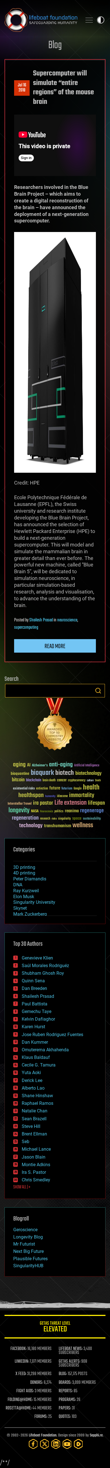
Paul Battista (34, 1004)
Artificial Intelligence (86, 766)
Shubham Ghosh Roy (43, 973)
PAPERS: (65, 1408)
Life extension (70, 803)
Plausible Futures (30, 1258)
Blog (55, 45)
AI (28, 765)
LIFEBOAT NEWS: (71, 1349)
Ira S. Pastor (34, 1172)
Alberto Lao (33, 1088)
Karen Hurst (33, 1026)
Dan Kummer (35, 1042)
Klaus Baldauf (36, 1057)
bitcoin (18, 780)
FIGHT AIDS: (25, 1391)
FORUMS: (40, 1416)
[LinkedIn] (55, 1444)
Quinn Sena (33, 980)
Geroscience (25, 1229)
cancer (62, 780)
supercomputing (26, 627)
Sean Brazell (34, 1118)
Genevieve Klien (37, 958)
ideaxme (62, 796)
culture (90, 780)
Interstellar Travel (20, 804)
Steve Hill (31, 1126)
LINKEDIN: (22, 1361)
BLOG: (63, 1374)
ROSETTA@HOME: (19, 1408)
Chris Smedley (36, 1180)
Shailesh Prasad (41, 620)
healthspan (31, 795)
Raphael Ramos (37, 1103)
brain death (49, 780)
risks (54, 818)
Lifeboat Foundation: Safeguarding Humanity (41, 20)
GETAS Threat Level (55, 1327)
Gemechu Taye (36, 1011)
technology (31, 826)
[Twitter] (44, 1444)
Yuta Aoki (31, 1072)
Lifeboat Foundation (42, 1435)
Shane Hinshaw (37, 1095)
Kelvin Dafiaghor (38, 1019)
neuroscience (67, 620)
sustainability (92, 819)
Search (98, 690)
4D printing (24, 873)
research (45, 819)
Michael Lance (36, 1149)
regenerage (92, 811)
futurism (66, 789)
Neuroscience (46, 811)
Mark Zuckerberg (30, 914)
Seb (25, 1141)
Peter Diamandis (29, 879)
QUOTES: (65, 1416)
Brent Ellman (34, 1134)
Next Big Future (28, 1251)
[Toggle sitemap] (89, 20)
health (91, 788)
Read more (55, 646)
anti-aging (61, 764)
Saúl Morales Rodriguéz (45, 965)
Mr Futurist (24, 1244)
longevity (19, 810)
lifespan (96, 803)
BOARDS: (65, 1382)
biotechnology (88, 774)
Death (98, 780)
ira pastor (43, 803)
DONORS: (36, 1382)
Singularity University (34, 902)
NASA (35, 811)
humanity (50, 796)
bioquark (42, 773)
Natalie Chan (34, 1111)
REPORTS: (66, 1391)
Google (78, 789)
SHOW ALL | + (21, 1187)
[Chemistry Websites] (55, 725)
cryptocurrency (76, 780)
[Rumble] (78, 1444)
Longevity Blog (28, 1237)
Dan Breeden (34, 988)
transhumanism (57, 826)
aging (19, 764)
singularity (64, 819)
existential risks (24, 789)
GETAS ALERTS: (69, 1361)
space (77, 818)
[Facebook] (33, 1444)
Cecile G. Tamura (39, 1065)
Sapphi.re (96, 1435)
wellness (82, 825)
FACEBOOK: (18, 1349)
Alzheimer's (40, 766)
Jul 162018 (22, 88)
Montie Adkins (36, 1164)
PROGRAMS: (67, 1400)
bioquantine (20, 773)
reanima (72, 811)
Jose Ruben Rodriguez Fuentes (52, 1034)
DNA (17, 884)
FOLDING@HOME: (20, 1400)
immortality (81, 795)
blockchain (33, 780)
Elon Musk (23, 896)
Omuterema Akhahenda (45, 1049)
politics (58, 811)
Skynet (20, 908)
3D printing (24, 867)
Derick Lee (32, 1080)
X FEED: (21, 1374)
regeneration (25, 818)
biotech (64, 773)
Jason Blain (33, 1157)
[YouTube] (67, 1444)
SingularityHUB (28, 1265)
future (54, 788)
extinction (42, 789)
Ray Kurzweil (26, 890)
